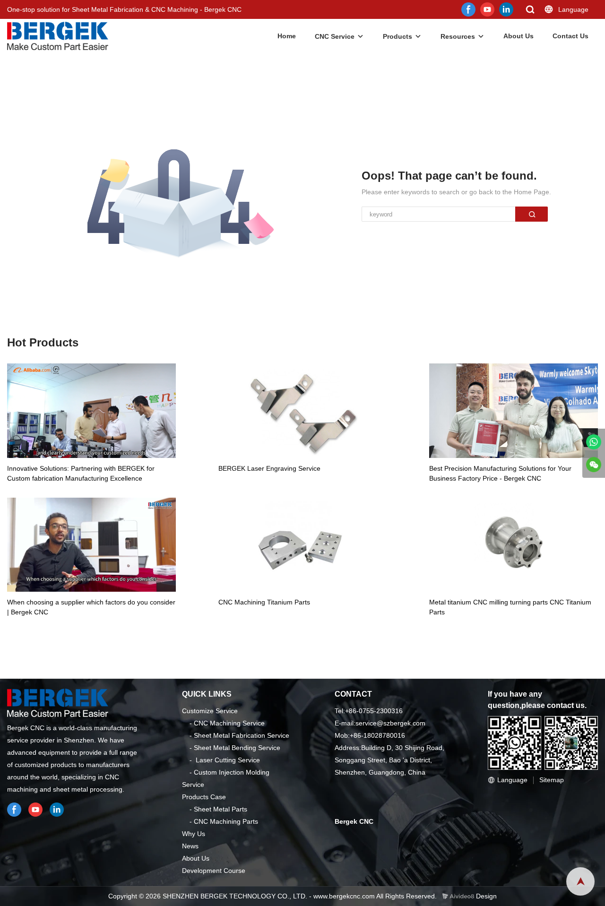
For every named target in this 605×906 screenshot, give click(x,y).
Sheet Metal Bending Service (237, 747)
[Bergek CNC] (593, 442)
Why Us (193, 833)
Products (397, 36)
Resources (458, 36)
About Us (518, 36)
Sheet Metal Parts (220, 809)
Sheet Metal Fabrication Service (241, 735)
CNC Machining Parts (226, 821)
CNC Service (334, 36)
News (190, 846)
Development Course (213, 870)
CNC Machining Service (229, 723)
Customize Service (210, 711)
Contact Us (570, 36)
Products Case (204, 797)
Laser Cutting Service (228, 760)
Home (286, 36)
